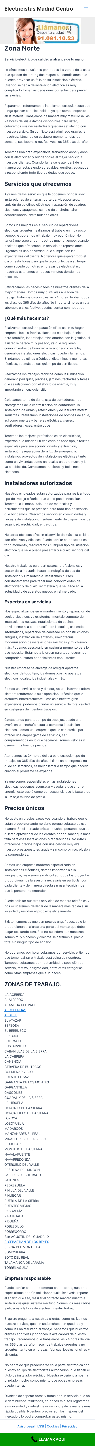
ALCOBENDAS (15, 1010)
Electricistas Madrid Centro (38, 9)
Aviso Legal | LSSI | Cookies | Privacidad (47, 1426)
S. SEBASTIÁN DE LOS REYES (26, 1242)
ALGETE (10, 1015)
